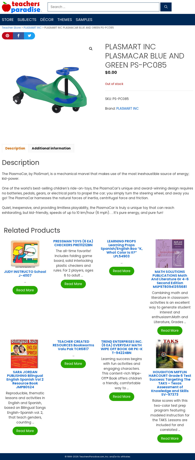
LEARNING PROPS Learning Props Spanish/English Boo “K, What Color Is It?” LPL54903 (122, 249)
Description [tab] (15, 148)
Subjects (27, 19)
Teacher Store (11, 28)
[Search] (166, 7)
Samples (84, 19)
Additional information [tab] (51, 148)
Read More (25, 290)
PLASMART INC (33, 28)
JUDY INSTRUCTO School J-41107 (25, 273)
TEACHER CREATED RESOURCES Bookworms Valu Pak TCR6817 (73, 345)
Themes (64, 19)
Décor (47, 19)
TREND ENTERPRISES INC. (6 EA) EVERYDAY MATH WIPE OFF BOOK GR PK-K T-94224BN (122, 347)
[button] (90, 48)
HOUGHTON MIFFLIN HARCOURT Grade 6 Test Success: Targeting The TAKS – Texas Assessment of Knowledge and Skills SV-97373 (170, 383)
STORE (8, 19)
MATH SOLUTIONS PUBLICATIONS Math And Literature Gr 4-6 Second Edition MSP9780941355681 (170, 279)
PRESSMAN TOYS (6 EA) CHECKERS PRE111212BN (73, 243)
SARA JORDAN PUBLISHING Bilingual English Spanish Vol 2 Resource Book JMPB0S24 (25, 379)
